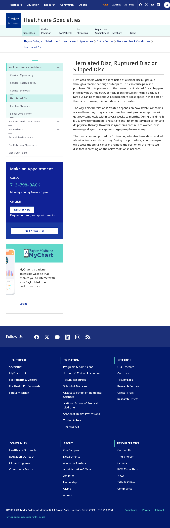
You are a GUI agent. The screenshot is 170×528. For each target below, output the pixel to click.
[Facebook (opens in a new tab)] (140, 4)
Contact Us (124, 450)
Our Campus (71, 450)
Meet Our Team (17, 152)
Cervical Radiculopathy (23, 82)
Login (23, 304)
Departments (71, 456)
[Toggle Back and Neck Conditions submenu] (58, 67)
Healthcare (15, 4)
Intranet (159, 510)
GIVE (105, 4)
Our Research (125, 367)
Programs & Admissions (78, 367)
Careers (122, 463)
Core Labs (123, 373)
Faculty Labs (125, 380)
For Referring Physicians (22, 145)
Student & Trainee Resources (81, 373)
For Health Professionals (24, 386)
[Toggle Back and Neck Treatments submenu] (58, 122)
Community (67, 4)
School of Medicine (75, 386)
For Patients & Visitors (23, 380)
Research (49, 4)
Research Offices (127, 399)
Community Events (21, 469)
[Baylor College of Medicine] (13, 20)
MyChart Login (18, 373)
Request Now (22, 209)
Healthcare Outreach (22, 450)
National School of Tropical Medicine (80, 405)
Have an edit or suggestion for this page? (25, 517)
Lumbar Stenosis (20, 106)
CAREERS (116, 4)
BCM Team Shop (127, 469)
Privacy (146, 510)
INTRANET (130, 4)
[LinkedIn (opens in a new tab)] (158, 4)
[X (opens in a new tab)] (146, 4)
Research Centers (128, 386)
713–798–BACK (25, 185)
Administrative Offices (77, 469)
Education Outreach (22, 456)
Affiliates (68, 476)
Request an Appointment (102, 31)
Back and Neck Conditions (133, 41)
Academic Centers (74, 463)
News (133, 33)
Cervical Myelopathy (22, 75)
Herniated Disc (33, 47)
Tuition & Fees (72, 420)
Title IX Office (126, 482)
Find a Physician (46, 31)
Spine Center (105, 41)
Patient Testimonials (20, 137)
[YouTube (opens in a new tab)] (152, 4)
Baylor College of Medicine (41, 41)
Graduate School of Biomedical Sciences (82, 395)
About (83, 4)
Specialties (29, 33)
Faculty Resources (74, 380)
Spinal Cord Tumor (21, 113)
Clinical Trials (125, 393)
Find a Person (125, 456)
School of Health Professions (81, 414)
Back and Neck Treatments (24, 121)
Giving (67, 488)
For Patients (65, 33)
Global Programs (19, 463)
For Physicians (82, 31)
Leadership (70, 482)
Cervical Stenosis (20, 90)
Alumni (67, 495)
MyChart (117, 33)
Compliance (124, 488)
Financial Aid (71, 427)
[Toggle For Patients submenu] (58, 129)
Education (33, 4)
